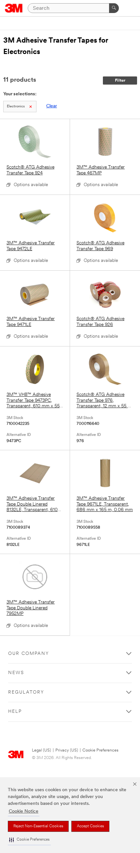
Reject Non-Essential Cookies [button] (38, 826)
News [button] (16, 672)
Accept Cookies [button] (90, 826)
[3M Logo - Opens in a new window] (14, 8)
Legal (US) (41, 750)
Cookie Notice (23, 811)
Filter (120, 80)
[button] (29, 839)
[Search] (114, 8)
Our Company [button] (28, 653)
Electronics (16, 106)
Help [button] (15, 711)
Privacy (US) (66, 750)
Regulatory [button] (26, 692)
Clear (51, 106)
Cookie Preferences (100, 750)
